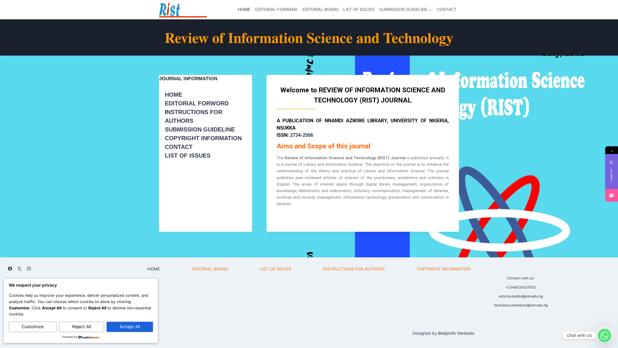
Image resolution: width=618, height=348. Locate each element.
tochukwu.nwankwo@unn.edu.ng (521, 305)
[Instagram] (29, 269)
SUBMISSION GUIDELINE (200, 129)
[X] (19, 269)
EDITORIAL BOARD (320, 9)
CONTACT (446, 9)
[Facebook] (10, 269)
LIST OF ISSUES (358, 9)
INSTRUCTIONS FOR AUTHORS (354, 269)
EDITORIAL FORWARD (276, 9)
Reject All (81, 326)
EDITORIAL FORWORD (197, 103)
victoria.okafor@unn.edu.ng (521, 296)
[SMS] (611, 195)
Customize (32, 326)
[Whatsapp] (604, 335)
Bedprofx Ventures (456, 333)
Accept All (129, 326)
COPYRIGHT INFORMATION (203, 138)
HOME (244, 9)
